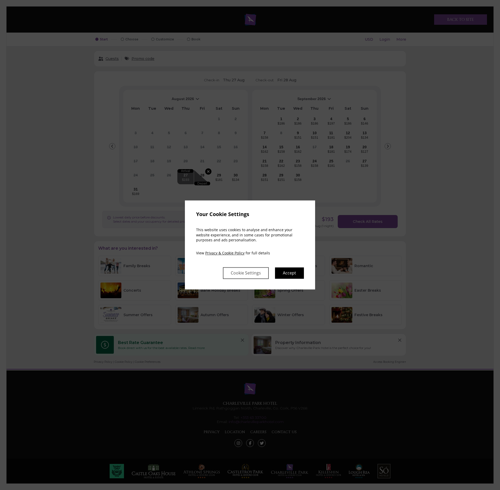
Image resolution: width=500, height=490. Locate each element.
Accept (289, 273)
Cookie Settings (246, 273)
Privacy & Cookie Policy (225, 252)
